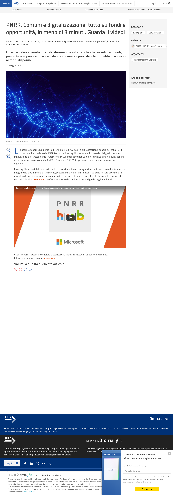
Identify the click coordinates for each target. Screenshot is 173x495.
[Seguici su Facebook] (24, 463)
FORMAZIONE (54, 9)
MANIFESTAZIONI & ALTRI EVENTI (144, 9)
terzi (159, 477)
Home (9, 41)
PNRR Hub (39, 179)
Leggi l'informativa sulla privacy (134, 466)
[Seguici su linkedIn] (31, 463)
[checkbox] (124, 477)
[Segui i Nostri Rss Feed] (49, 463)
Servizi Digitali (36, 41)
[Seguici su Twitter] (37, 463)
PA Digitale (21, 41)
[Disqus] (86, 309)
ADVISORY (17, 9)
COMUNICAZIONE (94, 9)
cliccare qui (48, 258)
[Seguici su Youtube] (43, 463)
